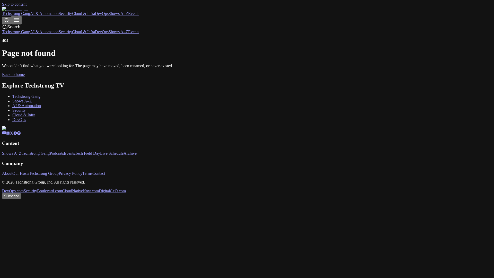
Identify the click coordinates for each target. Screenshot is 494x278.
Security (65, 13)
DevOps (102, 13)
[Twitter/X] (11, 133)
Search (13, 27)
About (7, 173)
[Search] (6, 20)
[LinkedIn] (8, 133)
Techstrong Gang (16, 13)
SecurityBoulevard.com (43, 191)
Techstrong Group (44, 173)
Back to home (13, 74)
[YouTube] (4, 133)
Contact (98, 173)
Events (133, 13)
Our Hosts (20, 173)
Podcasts (57, 153)
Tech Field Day (87, 153)
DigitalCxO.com (112, 191)
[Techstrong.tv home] (15, 9)
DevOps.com (13, 191)
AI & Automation (44, 13)
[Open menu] (16, 20)
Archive (130, 153)
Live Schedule (111, 153)
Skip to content (14, 4)
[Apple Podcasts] (15, 133)
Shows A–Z (118, 13)
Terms (87, 173)
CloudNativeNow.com (80, 191)
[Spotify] (19, 133)
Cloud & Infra (83, 13)
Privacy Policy (70, 173)
